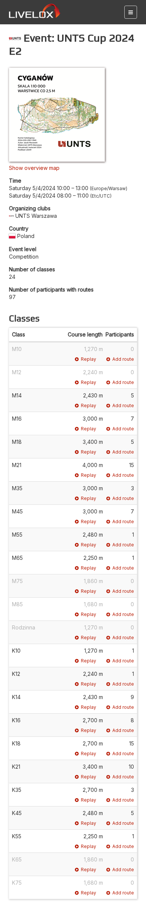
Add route (123, 359)
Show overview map (34, 168)
